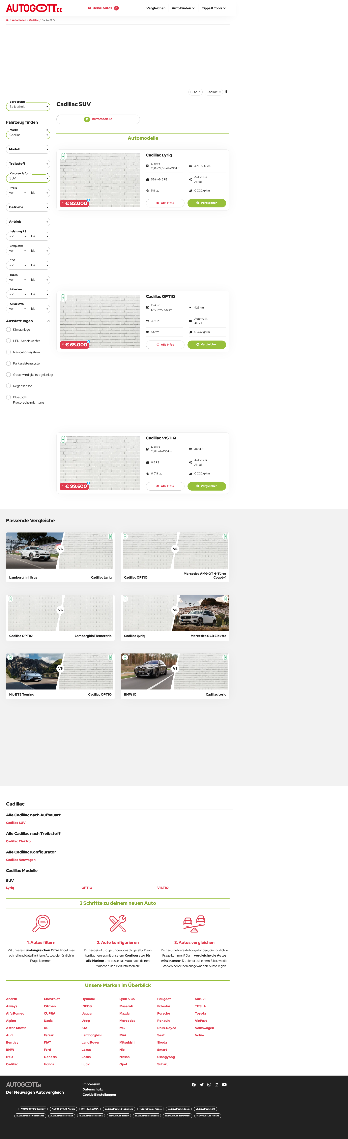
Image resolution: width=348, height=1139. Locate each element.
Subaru (163, 1064)
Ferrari (49, 1035)
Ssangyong (166, 1057)
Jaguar (87, 1013)
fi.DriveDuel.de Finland (208, 1115)
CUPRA (49, 1013)
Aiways (11, 1006)
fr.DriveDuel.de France (151, 1109)
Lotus (86, 1057)
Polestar (163, 1006)
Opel (123, 1064)
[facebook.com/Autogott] (194, 1085)
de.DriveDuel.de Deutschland (119, 1109)
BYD (9, 1057)
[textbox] (17, 193)
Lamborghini (92, 1035)
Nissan (124, 1057)
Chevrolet (52, 999)
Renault (163, 1021)
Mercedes (127, 1021)
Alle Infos (167, 203)
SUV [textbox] (28, 177)
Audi (9, 1035)
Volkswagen (204, 1028)
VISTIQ (163, 888)
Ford (47, 1050)
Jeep (86, 1021)
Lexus (86, 1050)
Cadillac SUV (16, 823)
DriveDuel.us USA (89, 1109)
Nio (122, 1050)
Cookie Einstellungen (99, 1094)
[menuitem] (156, 8)
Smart (162, 1050)
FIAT (47, 1042)
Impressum (91, 1084)
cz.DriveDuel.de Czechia (91, 1115)
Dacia (48, 1021)
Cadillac (12, 1064)
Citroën (50, 1006)
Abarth (11, 999)
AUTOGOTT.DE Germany (33, 1109)
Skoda (162, 1042)
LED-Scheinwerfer (26, 341)
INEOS (87, 1006)
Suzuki (200, 999)
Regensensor (22, 386)
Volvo (199, 1035)
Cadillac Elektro (18, 841)
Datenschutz (93, 1089)
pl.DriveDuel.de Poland (62, 1115)
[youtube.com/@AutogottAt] (224, 1085)
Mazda (124, 1013)
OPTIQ (87, 888)
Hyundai (88, 999)
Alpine (11, 1021)
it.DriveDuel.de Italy (119, 1115)
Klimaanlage (21, 329)
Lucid (86, 1064)
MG (122, 1028)
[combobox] (28, 107)
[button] (184, 8)
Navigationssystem (26, 352)
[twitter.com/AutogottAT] (202, 1085)
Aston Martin (16, 1028)
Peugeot (164, 999)
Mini (122, 1035)
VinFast (201, 1021)
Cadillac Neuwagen (21, 860)
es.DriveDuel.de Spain (179, 1109)
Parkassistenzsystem (27, 363)
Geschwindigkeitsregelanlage (31, 375)
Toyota (200, 1013)
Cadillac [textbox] (28, 134)
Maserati (126, 1006)
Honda (49, 1064)
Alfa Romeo (15, 1013)
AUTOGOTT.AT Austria (63, 1109)
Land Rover (91, 1042)
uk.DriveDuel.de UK (205, 1109)
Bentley (12, 1042)
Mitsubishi (127, 1042)
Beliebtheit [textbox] (17, 107)
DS (46, 1028)
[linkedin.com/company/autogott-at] (216, 1085)
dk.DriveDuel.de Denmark (177, 1115)
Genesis (50, 1057)
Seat (161, 1035)
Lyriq (10, 888)
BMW (10, 1050)
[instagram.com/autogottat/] (209, 1085)
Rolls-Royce (166, 1028)
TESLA (200, 1006)
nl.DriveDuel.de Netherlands (30, 1115)
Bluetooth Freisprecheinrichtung (28, 400)
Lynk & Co (127, 999)
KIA (84, 1028)
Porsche (163, 1013)
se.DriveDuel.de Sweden (147, 1115)
